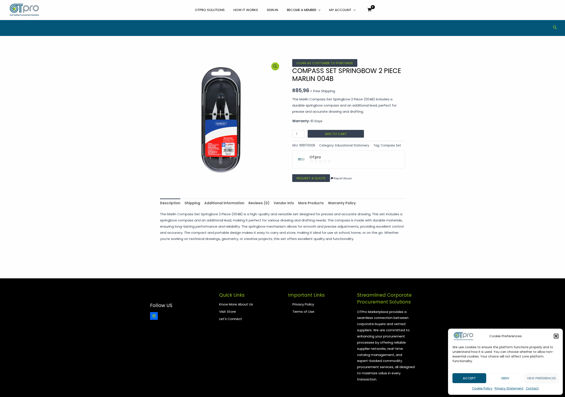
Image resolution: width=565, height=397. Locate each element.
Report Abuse (342, 178)
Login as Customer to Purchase (325, 63)
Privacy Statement (509, 388)
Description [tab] (170, 203)
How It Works (246, 9)
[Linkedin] (154, 316)
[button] (556, 336)
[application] (318, 9)
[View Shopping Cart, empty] (369, 10)
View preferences (541, 378)
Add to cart (336, 133)
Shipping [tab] (192, 203)
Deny (505, 378)
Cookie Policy (482, 388)
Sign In (272, 9)
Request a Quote (311, 178)
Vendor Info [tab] (284, 203)
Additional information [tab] (224, 203)
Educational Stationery (352, 145)
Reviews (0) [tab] (259, 203)
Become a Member (301, 9)
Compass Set (391, 145)
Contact (532, 388)
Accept (469, 378)
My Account (340, 9)
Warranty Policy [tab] (342, 203)
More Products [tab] (311, 203)
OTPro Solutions (210, 9)
